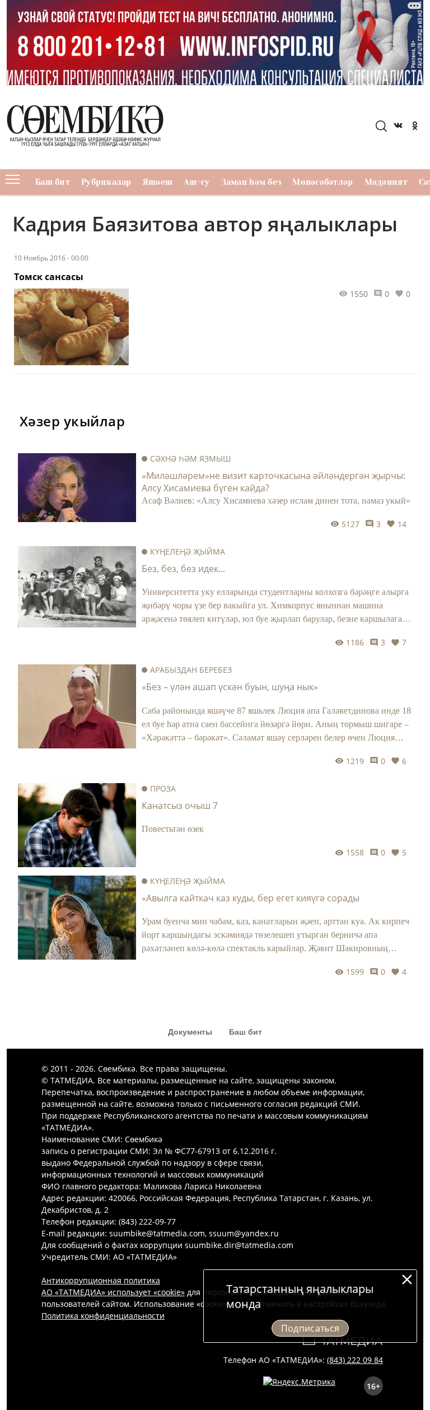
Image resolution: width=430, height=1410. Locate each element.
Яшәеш (157, 182)
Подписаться (310, 1328)
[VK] (398, 127)
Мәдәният (386, 182)
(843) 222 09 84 (355, 1360)
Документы (190, 1031)
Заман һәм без (251, 182)
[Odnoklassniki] (414, 127)
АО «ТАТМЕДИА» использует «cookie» (113, 1292)
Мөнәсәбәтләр (322, 182)
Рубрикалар (106, 182)
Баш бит (52, 182)
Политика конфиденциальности (103, 1315)
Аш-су (196, 182)
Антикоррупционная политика (100, 1280)
